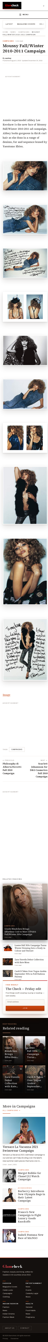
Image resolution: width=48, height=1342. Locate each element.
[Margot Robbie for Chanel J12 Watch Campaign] (9, 1175)
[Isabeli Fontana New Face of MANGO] (9, 1235)
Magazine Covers (26, 24)
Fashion (7, 1283)
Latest (9, 24)
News (13, 32)
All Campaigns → (12, 1110)
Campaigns (24, 32)
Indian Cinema (9, 1314)
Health (29, 1303)
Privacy (5, 1338)
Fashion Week (8, 1317)
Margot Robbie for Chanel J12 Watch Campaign (29, 1176)
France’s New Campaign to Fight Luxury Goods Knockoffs (29, 1216)
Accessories (25, 1188)
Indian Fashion (10, 1303)
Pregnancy (30, 1317)
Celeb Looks (8, 1290)
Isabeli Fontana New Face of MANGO (30, 1236)
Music (28, 1297)
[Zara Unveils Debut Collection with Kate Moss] (13, 1079)
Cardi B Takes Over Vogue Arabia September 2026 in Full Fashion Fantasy (35, 1086)
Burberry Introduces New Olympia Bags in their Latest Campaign (31, 1195)
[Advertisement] (25, 95)
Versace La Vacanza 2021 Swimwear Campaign (20, 1149)
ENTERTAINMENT (34, 1283)
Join (25, 1008)
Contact (24, 1328)
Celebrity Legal (32, 1293)
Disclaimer (15, 1338)
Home (5, 32)
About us (9, 1328)
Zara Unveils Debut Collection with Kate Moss (12, 1083)
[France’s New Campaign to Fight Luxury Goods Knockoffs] (9, 1216)
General (29, 1307)
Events (28, 1290)
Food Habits (31, 1310)
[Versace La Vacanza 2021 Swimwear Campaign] (24, 1130)
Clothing (6, 1297)
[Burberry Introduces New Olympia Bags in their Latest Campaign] (9, 1195)
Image (6, 695)
